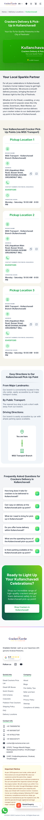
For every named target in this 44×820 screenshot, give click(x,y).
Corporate (7, 699)
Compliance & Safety (31, 707)
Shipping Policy (9, 706)
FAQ (4, 710)
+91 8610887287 (13, 730)
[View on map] (36, 173)
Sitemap (26, 704)
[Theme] (40, 4)
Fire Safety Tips (29, 688)
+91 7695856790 (13, 726)
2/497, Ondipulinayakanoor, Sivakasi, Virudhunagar (21, 757)
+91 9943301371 (13, 739)
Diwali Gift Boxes (9, 687)
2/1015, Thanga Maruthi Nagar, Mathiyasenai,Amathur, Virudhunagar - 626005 (21, 749)
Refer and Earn (29, 692)
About (25, 680)
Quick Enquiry (8, 691)
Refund (26, 696)
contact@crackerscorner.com (18, 743)
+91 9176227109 (13, 735)
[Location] (26, 4)
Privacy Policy (28, 700)
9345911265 (10, 190)
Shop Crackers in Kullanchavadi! (22, 608)
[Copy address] (31, 173)
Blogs (25, 684)
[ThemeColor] (31, 4)
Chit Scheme (8, 695)
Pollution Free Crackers (12, 703)
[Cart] (36, 4)
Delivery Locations (10, 714)
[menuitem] (20, 4)
